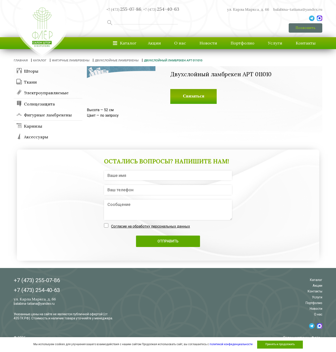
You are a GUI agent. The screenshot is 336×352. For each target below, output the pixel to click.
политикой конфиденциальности (231, 344)
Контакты (306, 43)
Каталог (316, 280)
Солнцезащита (39, 104)
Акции (154, 43)
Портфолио (242, 43)
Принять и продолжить (280, 344)
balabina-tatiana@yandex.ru (297, 9)
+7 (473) (161, 9)
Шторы (31, 71)
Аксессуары (36, 136)
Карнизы (33, 126)
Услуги (275, 43)
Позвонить (305, 27)
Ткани (30, 82)
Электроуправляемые (46, 92)
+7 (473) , (124, 9)
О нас (180, 43)
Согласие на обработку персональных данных (150, 226)
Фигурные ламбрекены (48, 115)
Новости (208, 43)
